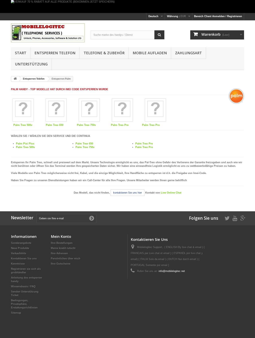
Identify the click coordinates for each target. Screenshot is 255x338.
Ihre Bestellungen (62, 242)
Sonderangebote (21, 242)
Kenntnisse (18, 263)
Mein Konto (61, 236)
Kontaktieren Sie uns (24, 258)
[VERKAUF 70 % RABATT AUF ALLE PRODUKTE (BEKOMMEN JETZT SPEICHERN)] (127, 6)
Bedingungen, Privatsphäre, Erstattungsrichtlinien (24, 304)
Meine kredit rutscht (63, 248)
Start (20, 52)
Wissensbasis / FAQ (23, 286)
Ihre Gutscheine (60, 263)
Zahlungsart (188, 52)
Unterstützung (31, 64)
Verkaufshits (18, 253)
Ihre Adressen (59, 253)
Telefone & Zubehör (104, 52)
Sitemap (16, 312)
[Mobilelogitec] (48, 32)
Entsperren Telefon (55, 52)
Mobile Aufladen (150, 52)
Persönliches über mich (65, 258)
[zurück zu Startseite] (15, 78)
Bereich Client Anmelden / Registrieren (218, 16)
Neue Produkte (20, 248)
